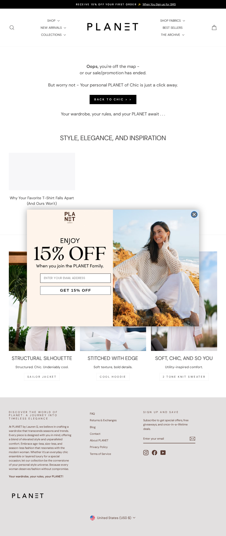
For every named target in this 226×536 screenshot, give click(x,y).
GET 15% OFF (75, 290)
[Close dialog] (194, 214)
